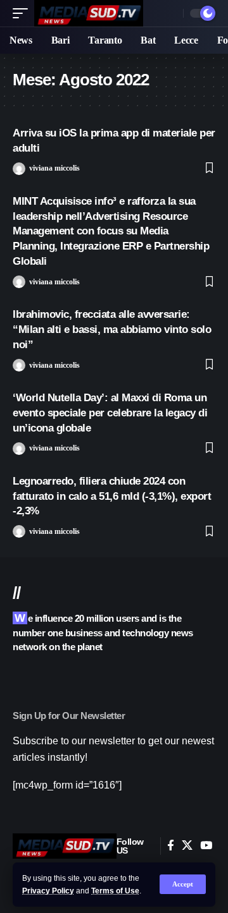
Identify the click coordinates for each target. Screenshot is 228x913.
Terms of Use (115, 890)
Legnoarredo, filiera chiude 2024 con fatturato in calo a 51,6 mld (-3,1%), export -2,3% (112, 496)
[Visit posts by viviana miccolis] (19, 168)
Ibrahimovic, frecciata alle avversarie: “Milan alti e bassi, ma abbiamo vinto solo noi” (112, 329)
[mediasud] (88, 13)
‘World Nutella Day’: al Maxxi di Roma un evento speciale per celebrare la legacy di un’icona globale (110, 413)
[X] (187, 846)
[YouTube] (206, 846)
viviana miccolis (54, 168)
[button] (183, 884)
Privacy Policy (48, 890)
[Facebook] (170, 846)
